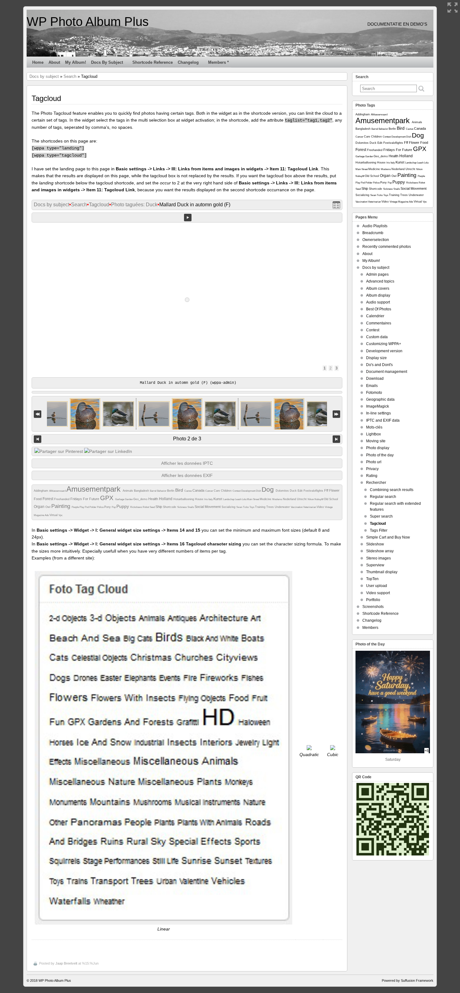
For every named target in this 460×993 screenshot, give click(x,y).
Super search (381, 516)
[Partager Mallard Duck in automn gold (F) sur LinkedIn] (108, 451)
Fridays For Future (85, 499)
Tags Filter (378, 530)
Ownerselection (375, 240)
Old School (331, 499)
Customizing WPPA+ (383, 344)
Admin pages (377, 274)
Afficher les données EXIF (187, 475)
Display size (376, 358)
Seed (153, 507)
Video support (378, 593)
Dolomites (283, 490)
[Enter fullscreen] (452, 8)
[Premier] (37, 414)
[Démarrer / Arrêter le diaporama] (188, 217)
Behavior (162, 490)
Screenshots (373, 606)
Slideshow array (380, 551)
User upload (376, 586)
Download (375, 378)
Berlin (171, 490)
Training (260, 507)
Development (248, 490)
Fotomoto (374, 392)
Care (217, 490)
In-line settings (378, 413)
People (75, 507)
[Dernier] (336, 414)
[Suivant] (336, 439)
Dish (259, 490)
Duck (294, 490)
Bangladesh (142, 490)
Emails (372, 386)
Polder (93, 507)
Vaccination (297, 507)
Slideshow (375, 544)
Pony (108, 507)
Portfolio (373, 600)
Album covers (377, 288)
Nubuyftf (319, 499)
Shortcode (170, 507)
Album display (378, 295)
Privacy (372, 469)
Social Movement (208, 507)
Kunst (218, 499)
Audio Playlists (374, 226)
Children (227, 490)
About (54, 62)
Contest (237, 490)
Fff (326, 490)
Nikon (311, 499)
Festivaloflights (314, 490)
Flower (334, 490)
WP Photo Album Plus (88, 21)
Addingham (41, 490)
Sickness (182, 507)
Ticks (246, 507)
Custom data (377, 337)
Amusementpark (94, 489)
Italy (210, 499)
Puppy (123, 506)
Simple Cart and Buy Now (388, 537)
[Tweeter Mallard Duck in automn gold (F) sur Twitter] (58, 451)
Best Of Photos (378, 309)
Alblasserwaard (57, 490)
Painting (61, 506)
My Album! (75, 62)
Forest (48, 499)
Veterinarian (310, 507)
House (199, 499)
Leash (238, 499)
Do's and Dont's (379, 365)
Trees (270, 507)
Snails (191, 507)
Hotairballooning (184, 499)
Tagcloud (99, 204)
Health (153, 499)
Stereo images (378, 558)
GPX (107, 497)
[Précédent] (37, 439)
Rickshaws (136, 507)
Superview (375, 565)
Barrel (153, 490)
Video (321, 507)
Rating (371, 476)
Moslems (277, 499)
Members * (218, 62)
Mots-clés (374, 427)
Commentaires (378, 323)
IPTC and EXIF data (383, 420)
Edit (301, 490)
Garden (129, 499)
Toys (252, 507)
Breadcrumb (372, 233)
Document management (386, 371)
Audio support (378, 302)
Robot (146, 507)
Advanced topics (380, 281)
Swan (239, 507)
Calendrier (375, 316)
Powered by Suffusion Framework (407, 980)
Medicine (266, 499)
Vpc (61, 515)
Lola (244, 499)
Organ (39, 506)
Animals (128, 490)
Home (37, 62)
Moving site (376, 441)
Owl (48, 507)
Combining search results (391, 490)
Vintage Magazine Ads (402, 201)
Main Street (253, 499)
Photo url (373, 462)
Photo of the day (380, 455)
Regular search (383, 496)
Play (82, 507)
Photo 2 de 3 (187, 438)
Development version (384, 351)
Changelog (188, 62)
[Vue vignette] (336, 205)
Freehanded (62, 499)
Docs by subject (107, 62)
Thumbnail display (381, 572)
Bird (179, 490)
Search (70, 76)
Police (100, 507)
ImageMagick (377, 406)
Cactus (188, 490)
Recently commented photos (386, 246)
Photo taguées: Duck (134, 204)
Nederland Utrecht (295, 499)
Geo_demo (140, 499)
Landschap (229, 499)
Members (370, 627)
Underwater (283, 507)
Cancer (209, 490)
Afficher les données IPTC (187, 463)
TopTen (372, 579)
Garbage (120, 499)
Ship (159, 507)
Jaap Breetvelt (66, 963)
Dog (269, 489)
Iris (206, 499)
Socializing (229, 507)
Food (38, 499)
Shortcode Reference (152, 62)
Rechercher (376, 482)
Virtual (54, 515)
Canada (198, 490)
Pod (87, 507)
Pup (114, 507)
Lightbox (373, 434)
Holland (166, 499)
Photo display (377, 448)
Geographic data (380, 399)
